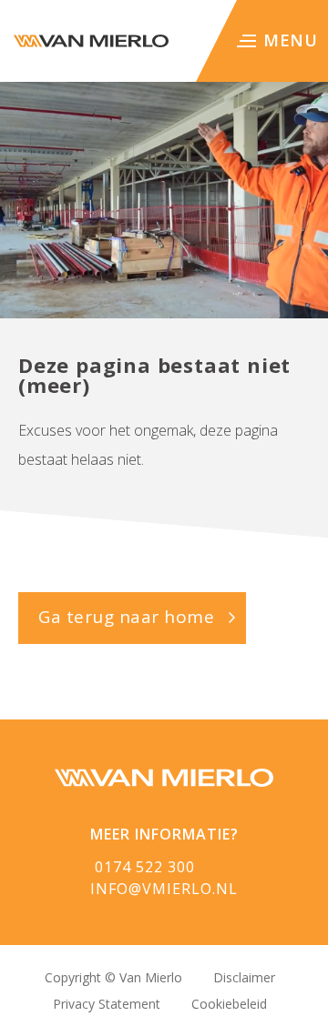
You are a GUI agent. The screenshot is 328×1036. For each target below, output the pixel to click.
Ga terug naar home (126, 617)
